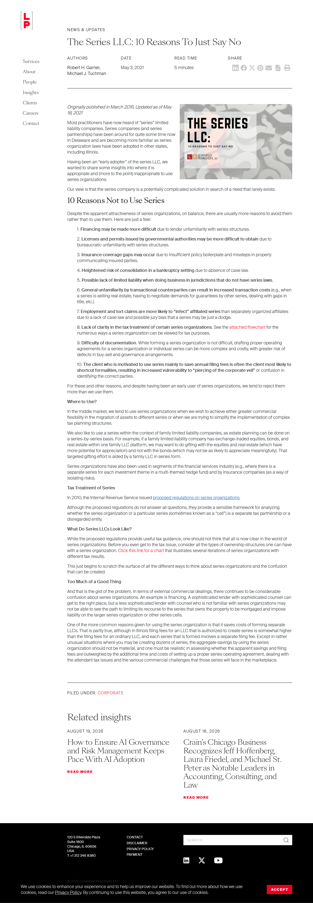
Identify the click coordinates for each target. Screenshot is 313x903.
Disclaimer (137, 843)
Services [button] (31, 61)
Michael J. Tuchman (86, 73)
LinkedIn (235, 68)
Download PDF (278, 68)
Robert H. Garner (83, 68)
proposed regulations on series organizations (196, 498)
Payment (135, 854)
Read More (80, 772)
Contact (31, 123)
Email (269, 68)
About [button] (29, 71)
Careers (31, 113)
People (29, 82)
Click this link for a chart (141, 551)
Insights (31, 92)
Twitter (252, 68)
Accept (279, 889)
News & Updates (86, 29)
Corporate (111, 693)
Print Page (287, 68)
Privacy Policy (140, 849)
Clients (30, 102)
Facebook (244, 68)
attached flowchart (247, 327)
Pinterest (260, 68)
